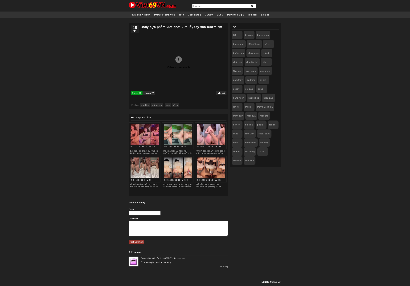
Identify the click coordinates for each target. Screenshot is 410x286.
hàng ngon (238, 98)
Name (131, 209)
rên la (272, 124)
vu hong (264, 142)
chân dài (237, 62)
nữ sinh (249, 124)
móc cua (251, 115)
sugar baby (264, 133)
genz (260, 89)
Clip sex (237, 71)
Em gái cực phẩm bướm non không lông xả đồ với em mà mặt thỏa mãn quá (144, 153)
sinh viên (249, 133)
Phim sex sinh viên (164, 14)
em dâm (145, 105)
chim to (266, 53)
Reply (225, 267)
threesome (250, 142)
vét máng (250, 151)
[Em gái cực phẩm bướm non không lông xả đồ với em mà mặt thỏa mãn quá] (145, 134)
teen (167, 105)
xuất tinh (249, 160)
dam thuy (238, 80)
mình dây (238, 115)
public (260, 124)
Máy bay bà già (235, 14)
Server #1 (136, 93)
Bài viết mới (254, 44)
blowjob (249, 35)
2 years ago (179, 258)
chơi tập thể (252, 62)
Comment (133, 219)
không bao (157, 105)
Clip (264, 62)
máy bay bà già (265, 106)
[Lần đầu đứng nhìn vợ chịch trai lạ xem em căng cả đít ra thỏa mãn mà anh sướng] (145, 167)
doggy (236, 89)
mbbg (248, 106)
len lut (236, 106)
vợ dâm (237, 160)
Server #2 (149, 93)
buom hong (263, 35)
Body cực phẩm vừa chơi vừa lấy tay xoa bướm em (181, 27)
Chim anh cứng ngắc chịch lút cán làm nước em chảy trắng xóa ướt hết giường (177, 186)
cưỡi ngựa (251, 71)
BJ (234, 35)
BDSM (220, 14)
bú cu (267, 44)
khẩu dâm (268, 98)
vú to (175, 105)
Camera (209, 14)
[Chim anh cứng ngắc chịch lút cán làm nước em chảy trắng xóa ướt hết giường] (178, 167)
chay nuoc (253, 53)
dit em (263, 80)
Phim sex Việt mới (140, 14)
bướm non (238, 53)
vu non (236, 151)
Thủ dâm (252, 14)
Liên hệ (265, 14)
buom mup (238, 44)
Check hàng (194, 14)
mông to (264, 115)
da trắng (251, 80)
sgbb (235, 133)
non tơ (236, 124)
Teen (181, 14)
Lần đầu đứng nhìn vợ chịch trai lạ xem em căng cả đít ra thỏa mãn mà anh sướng (144, 186)
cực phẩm (265, 71)
